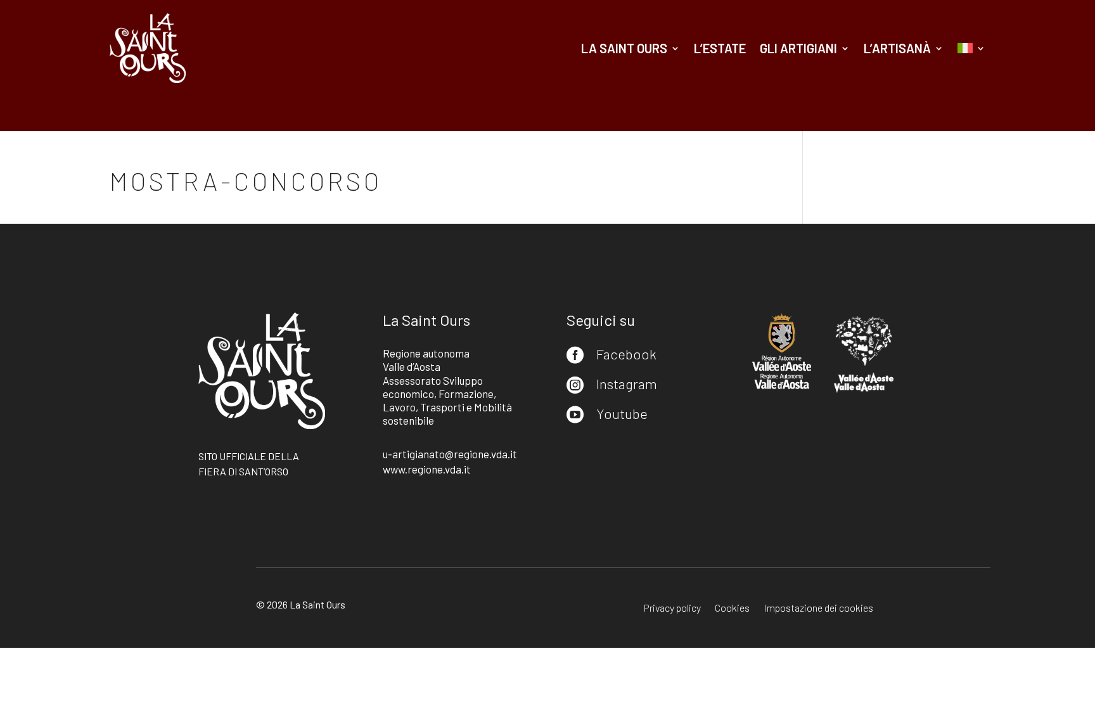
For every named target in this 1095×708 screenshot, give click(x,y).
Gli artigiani (798, 48)
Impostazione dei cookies (818, 608)
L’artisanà (897, 48)
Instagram (626, 383)
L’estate (720, 48)
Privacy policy (672, 608)
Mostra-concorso (246, 180)
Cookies (732, 608)
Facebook (626, 353)
